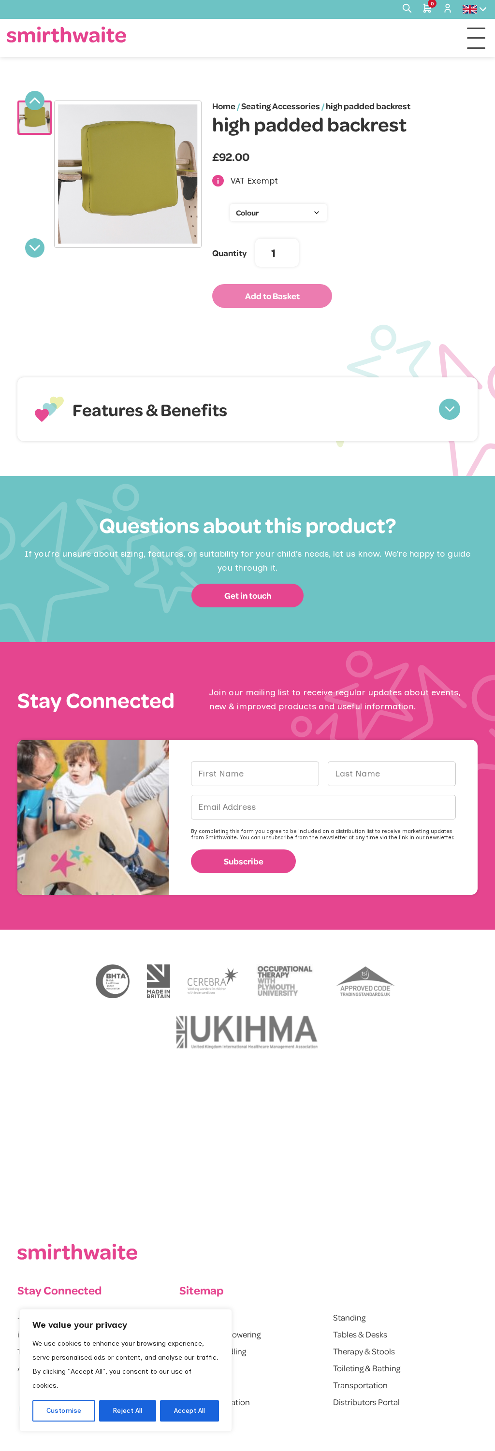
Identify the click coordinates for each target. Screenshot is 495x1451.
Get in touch (247, 595)
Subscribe (243, 861)
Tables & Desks (360, 1334)
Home (223, 106)
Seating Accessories (280, 106)
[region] (125, 1370)
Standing (349, 1317)
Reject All (127, 1411)
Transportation (360, 1384)
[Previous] (34, 100)
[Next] (34, 248)
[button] (247, 409)
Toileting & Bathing (366, 1368)
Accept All (189, 1411)
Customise (63, 1411)
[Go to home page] (67, 35)
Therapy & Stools (364, 1351)
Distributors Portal (366, 1401)
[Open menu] (476, 38)
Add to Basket (272, 295)
